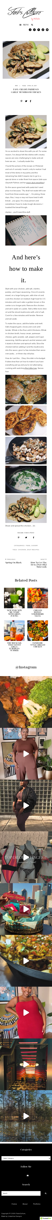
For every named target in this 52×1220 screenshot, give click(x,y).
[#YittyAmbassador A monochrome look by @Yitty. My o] (26, 754)
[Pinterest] (24, 1175)
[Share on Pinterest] (21, 101)
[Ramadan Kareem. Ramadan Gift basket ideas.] (26, 909)
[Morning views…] (26, 1116)
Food (24, 86)
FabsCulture (20, 1213)
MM (16, 86)
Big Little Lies (31, 368)
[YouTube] (31, 1175)
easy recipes (33, 550)
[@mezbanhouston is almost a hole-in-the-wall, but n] (26, 961)
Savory (34, 546)
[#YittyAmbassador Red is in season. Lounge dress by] (26, 1012)
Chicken (22, 550)
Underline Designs (15, 1216)
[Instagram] (21, 1175)
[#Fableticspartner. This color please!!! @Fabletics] (26, 805)
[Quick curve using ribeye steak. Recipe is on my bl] (26, 702)
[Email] (27, 1175)
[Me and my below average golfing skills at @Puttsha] (26, 1064)
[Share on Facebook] (31, 101)
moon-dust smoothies (35, 183)
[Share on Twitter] (26, 101)
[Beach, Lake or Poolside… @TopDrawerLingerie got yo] (26, 857)
